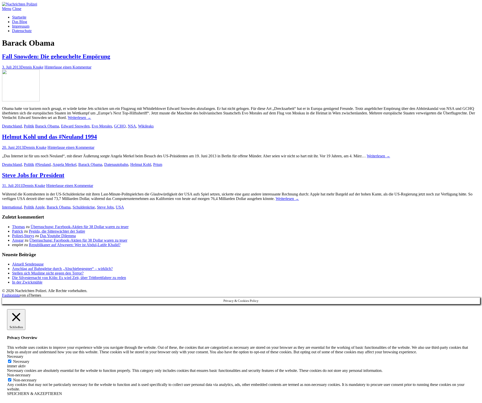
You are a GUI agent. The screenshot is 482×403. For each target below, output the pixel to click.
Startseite (19, 17)
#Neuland (43, 164)
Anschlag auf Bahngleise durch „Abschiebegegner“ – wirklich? (62, 268)
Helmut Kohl (140, 164)
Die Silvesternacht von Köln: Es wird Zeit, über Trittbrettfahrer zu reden (69, 278)
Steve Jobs (105, 207)
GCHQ (120, 126)
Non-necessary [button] (19, 375)
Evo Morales (102, 126)
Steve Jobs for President (33, 175)
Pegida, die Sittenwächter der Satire (57, 231)
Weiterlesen (79, 117)
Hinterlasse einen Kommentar (67, 67)
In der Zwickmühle (27, 282)
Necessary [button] (15, 356)
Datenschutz (22, 31)
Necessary (21, 361)
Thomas (18, 227)
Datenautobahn (116, 164)
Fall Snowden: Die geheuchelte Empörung (56, 56)
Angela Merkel (64, 164)
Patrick (17, 231)
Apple (40, 207)
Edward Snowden (75, 126)
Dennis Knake (32, 67)
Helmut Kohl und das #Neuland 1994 (49, 136)
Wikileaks (146, 126)
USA (120, 207)
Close (16, 9)
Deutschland (12, 126)
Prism (157, 164)
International (12, 207)
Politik (29, 126)
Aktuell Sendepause (28, 264)
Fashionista (11, 295)
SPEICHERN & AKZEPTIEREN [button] (34, 393)
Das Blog (19, 22)
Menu (6, 9)
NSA (132, 126)
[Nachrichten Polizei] (19, 4)
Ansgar (18, 240)
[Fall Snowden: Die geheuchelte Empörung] (21, 100)
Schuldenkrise (84, 207)
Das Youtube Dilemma (58, 236)
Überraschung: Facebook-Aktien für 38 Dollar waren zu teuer (80, 227)
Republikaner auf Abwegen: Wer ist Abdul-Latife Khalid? (74, 245)
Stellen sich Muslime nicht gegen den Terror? (48, 273)
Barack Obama (47, 126)
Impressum (20, 26)
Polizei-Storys (23, 236)
